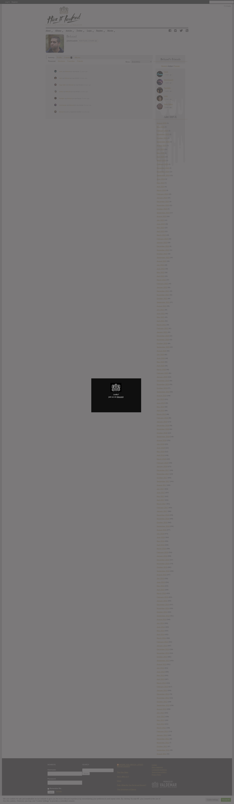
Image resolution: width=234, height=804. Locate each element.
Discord (120, 397)
